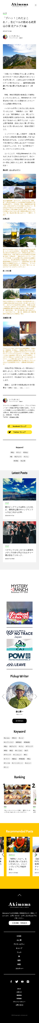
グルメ (19, 452)
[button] (4, 696)
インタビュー (18, 754)
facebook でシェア (19, 426)
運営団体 (19, 995)
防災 (11, 750)
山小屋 (23, 461)
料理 (19, 964)
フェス (19, 952)
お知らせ (19, 992)
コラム (26, 456)
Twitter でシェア (19, 432)
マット (6, 767)
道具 (19, 960)
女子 (26, 750)
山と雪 (19, 940)
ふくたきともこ (14, 36)
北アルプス (18, 456)
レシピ (21, 738)
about (19, 989)
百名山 (26, 452)
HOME (19, 936)
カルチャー (19, 968)
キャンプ (19, 948)
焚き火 (15, 738)
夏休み (15, 759)
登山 (13, 452)
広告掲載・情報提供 (19, 923)
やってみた (19, 750)
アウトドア (30, 746)
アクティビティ (19, 944)
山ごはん (7, 738)
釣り (26, 754)
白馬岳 (16, 461)
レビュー (28, 763)
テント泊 (7, 763)
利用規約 (19, 998)
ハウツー (7, 759)
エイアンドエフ (9, 742)
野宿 (6, 750)
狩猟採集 (27, 742)
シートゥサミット (18, 763)
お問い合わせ (19, 1005)
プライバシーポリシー (19, 1001)
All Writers (19, 721)
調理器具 (19, 742)
